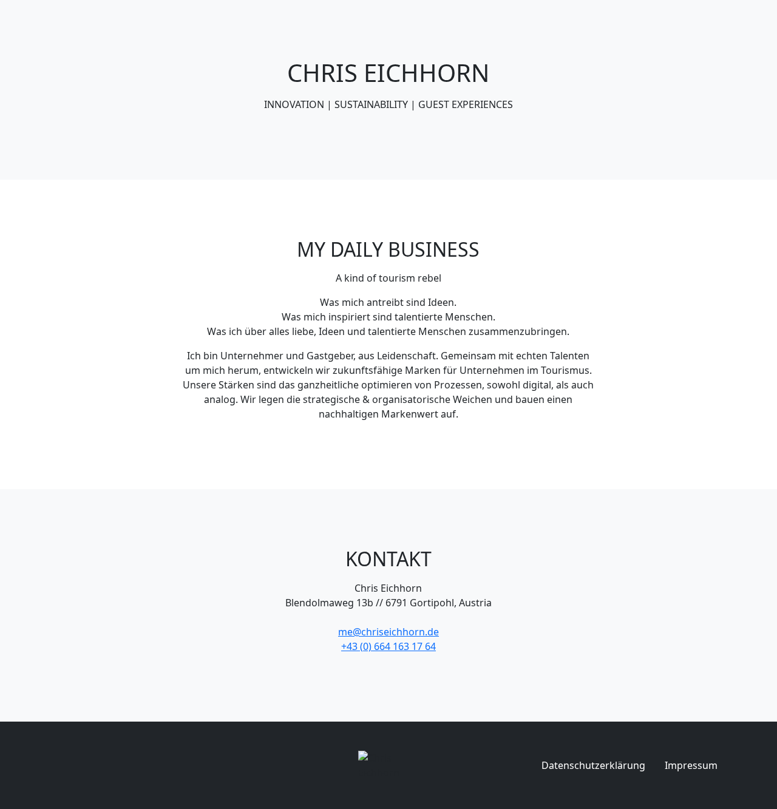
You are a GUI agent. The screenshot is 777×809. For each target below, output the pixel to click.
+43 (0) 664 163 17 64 (388, 646)
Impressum (691, 765)
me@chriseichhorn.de (388, 631)
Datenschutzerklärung (593, 765)
